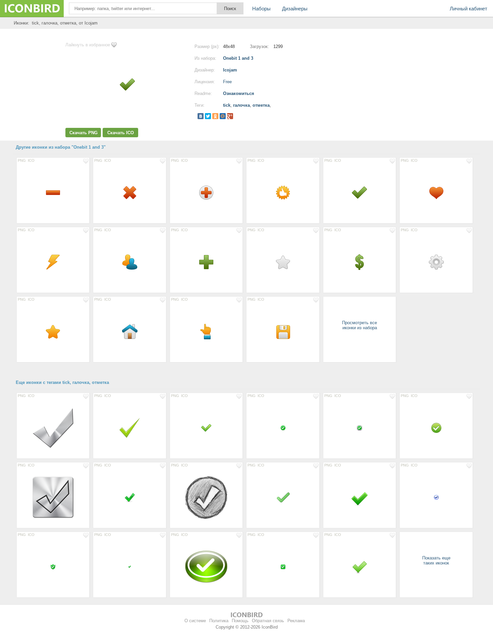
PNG (22, 160)
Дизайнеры (295, 8)
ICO (31, 160)
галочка (241, 105)
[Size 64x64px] (129, 427)
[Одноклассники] (215, 116)
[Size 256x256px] (206, 566)
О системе (195, 620)
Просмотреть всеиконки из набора (359, 325)
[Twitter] (208, 116)
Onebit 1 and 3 (238, 58)
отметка (261, 105)
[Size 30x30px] (206, 427)
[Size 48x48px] (53, 192)
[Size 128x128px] (53, 427)
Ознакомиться (238, 93)
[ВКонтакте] (201, 116)
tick (226, 105)
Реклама (296, 620)
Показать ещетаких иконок (436, 560)
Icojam (230, 69)
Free (227, 81)
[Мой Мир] (223, 116)
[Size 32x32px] (129, 497)
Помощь (240, 620)
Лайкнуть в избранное (87, 44)
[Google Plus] (230, 116)
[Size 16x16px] (282, 427)
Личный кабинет (468, 8)
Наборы (261, 8)
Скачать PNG (83, 132)
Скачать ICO (120, 132)
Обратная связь (268, 620)
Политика (218, 620)
